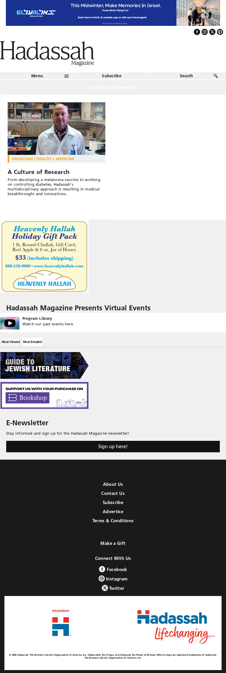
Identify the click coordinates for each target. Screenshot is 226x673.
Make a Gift (112, 543)
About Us (113, 484)
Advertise (113, 511)
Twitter (116, 588)
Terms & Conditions (113, 520)
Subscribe (112, 75)
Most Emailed (32, 342)
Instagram (116, 579)
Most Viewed (11, 342)
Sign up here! (113, 446)
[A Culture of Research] (56, 128)
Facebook (116, 569)
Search (186, 75)
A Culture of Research (38, 171)
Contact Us (113, 493)
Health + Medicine (55, 158)
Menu (37, 75)
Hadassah (22, 158)
